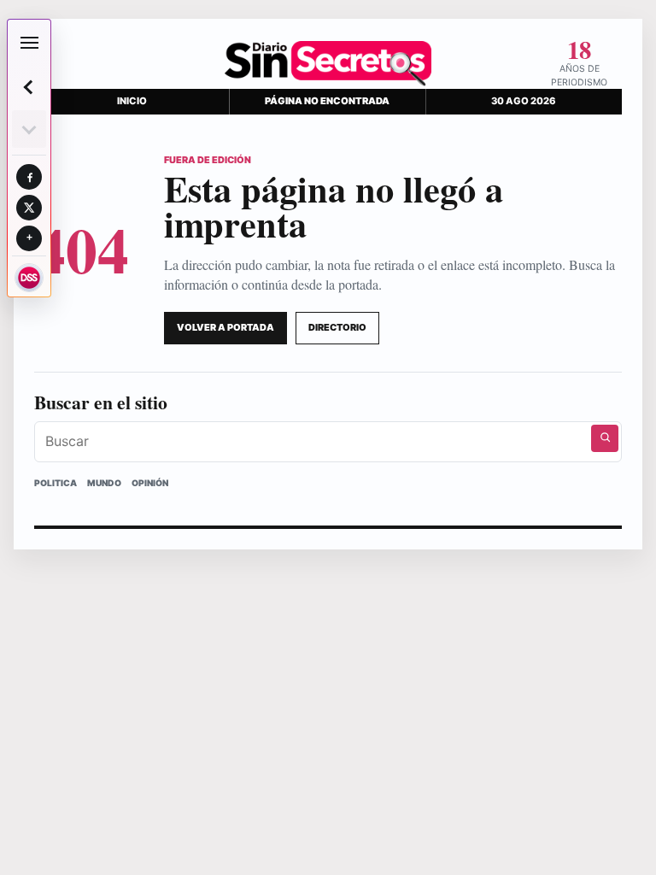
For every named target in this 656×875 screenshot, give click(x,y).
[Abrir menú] (29, 43)
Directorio (337, 327)
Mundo (104, 483)
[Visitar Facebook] (29, 177)
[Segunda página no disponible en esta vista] (29, 129)
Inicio (132, 101)
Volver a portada (225, 327)
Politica (55, 483)
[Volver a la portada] (29, 87)
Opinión (150, 483)
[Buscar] (604, 438)
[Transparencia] (29, 277)
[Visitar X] (29, 207)
